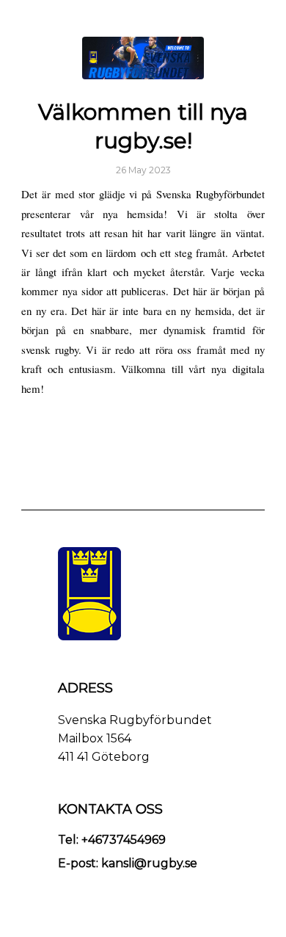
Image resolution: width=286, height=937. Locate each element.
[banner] (143, 58)
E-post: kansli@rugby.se (127, 863)
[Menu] (244, 18)
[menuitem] (244, 18)
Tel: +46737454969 (112, 840)
